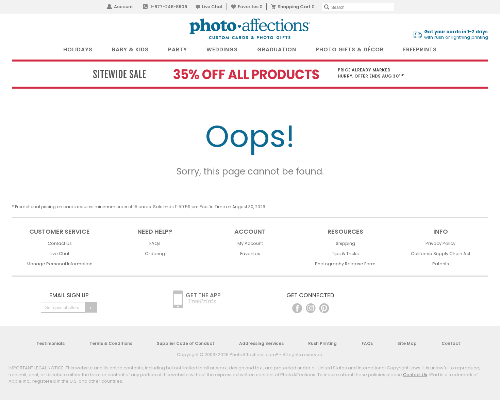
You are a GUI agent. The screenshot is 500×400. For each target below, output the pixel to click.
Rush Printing (322, 343)
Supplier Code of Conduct (185, 343)
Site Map (407, 343)
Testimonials (50, 343)
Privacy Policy (440, 243)
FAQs (155, 243)
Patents (440, 264)
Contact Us (60, 243)
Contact (450, 343)
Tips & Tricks (345, 253)
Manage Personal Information (60, 264)
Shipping (345, 243)
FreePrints (420, 49)
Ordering (155, 253)
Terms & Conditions (110, 343)
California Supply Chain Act (440, 253)
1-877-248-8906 (168, 6)
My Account (250, 243)
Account (123, 6)
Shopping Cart (296, 6)
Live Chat (212, 6)
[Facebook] (297, 307)
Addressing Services (261, 343)
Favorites (250, 6)
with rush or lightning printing (456, 34)
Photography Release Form (345, 264)
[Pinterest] (324, 307)
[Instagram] (311, 307)
